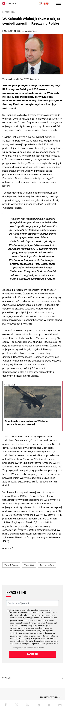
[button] (62, 678)
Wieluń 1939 (29, 565)
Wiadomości (31, 31)
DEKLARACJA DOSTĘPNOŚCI (50, 697)
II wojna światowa (47, 565)
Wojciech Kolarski (11, 565)
